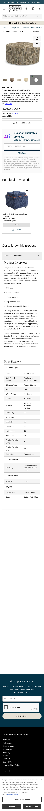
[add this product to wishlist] (37, 44)
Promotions (7, 749)
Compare (18, 229)
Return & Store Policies (11, 765)
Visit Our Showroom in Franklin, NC (17, 2)
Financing (6, 752)
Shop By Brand (8, 746)
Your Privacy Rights (22, 799)
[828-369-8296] (33, 9)
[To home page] (15, 8)
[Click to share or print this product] (37, 38)
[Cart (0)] (40, 9)
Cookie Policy (12, 794)
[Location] (26, 9)
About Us (6, 759)
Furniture (5, 28)
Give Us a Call (35, 2)
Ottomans (25, 28)
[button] (4, 9)
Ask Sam (22, 153)
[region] (22, 793)
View (16, 225)
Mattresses (6, 743)
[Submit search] (38, 16)
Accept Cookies (32, 806)
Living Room (15, 28)
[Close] (41, 779)
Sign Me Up (22, 716)
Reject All (11, 806)
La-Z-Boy (14, 113)
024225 (10, 116)
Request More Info (23, 123)
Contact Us (6, 762)
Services (5, 755)
